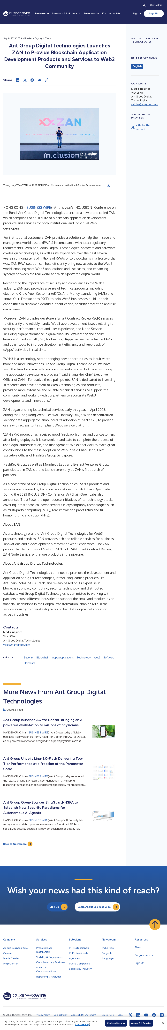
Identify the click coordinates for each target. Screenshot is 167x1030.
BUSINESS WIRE (38, 207)
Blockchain (42, 657)
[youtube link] (146, 1015)
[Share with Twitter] (25, 80)
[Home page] (16, 13)
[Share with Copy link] (46, 80)
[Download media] (108, 186)
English (137, 66)
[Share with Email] (39, 80)
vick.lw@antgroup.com (16, 644)
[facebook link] (154, 1015)
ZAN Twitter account (143, 127)
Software (108, 657)
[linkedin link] (138, 1015)
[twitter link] (130, 1015)
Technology (84, 657)
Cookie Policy (82, 1024)
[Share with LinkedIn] (17, 80)
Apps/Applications (63, 657)
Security (28, 657)
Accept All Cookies (141, 1023)
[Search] (144, 5)
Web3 (97, 657)
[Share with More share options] (53, 80)
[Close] (163, 1023)
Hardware (29, 663)
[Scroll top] (154, 924)
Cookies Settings (116, 1023)
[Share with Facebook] (32, 80)
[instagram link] (162, 1015)
